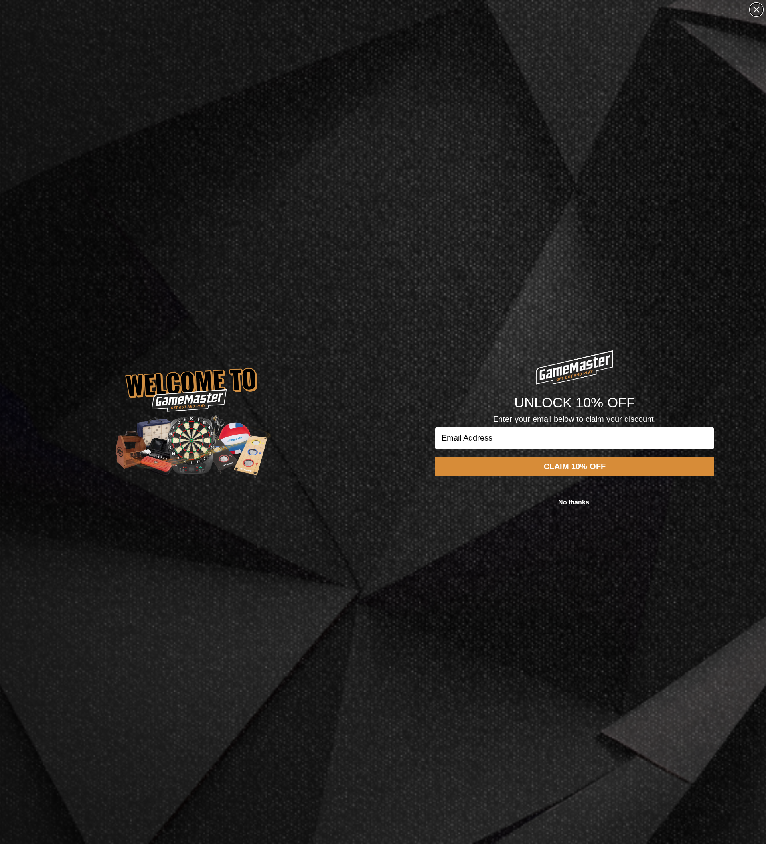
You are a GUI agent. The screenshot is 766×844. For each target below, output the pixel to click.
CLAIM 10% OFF (575, 466)
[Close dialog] (756, 9)
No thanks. (574, 502)
